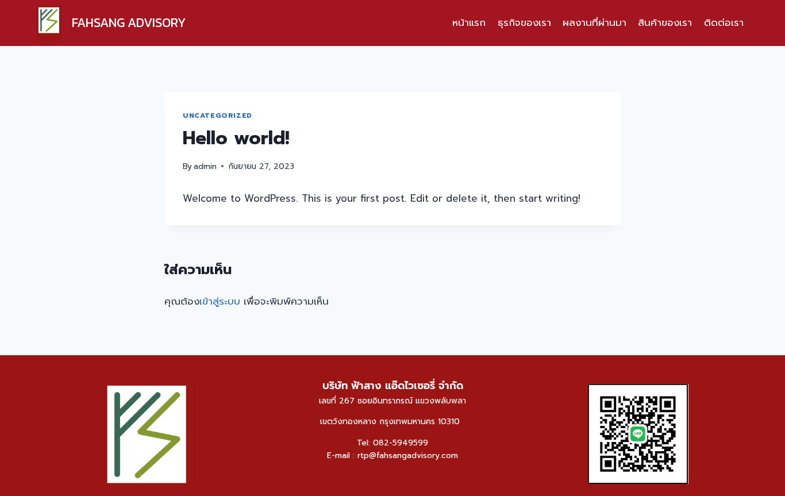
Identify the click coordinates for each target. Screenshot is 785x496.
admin (205, 166)
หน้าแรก (469, 22)
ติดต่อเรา (724, 22)
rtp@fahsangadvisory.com (407, 455)
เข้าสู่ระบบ (219, 301)
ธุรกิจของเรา (524, 22)
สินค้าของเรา (665, 22)
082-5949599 (400, 443)
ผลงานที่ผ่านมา (594, 22)
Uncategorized (217, 115)
